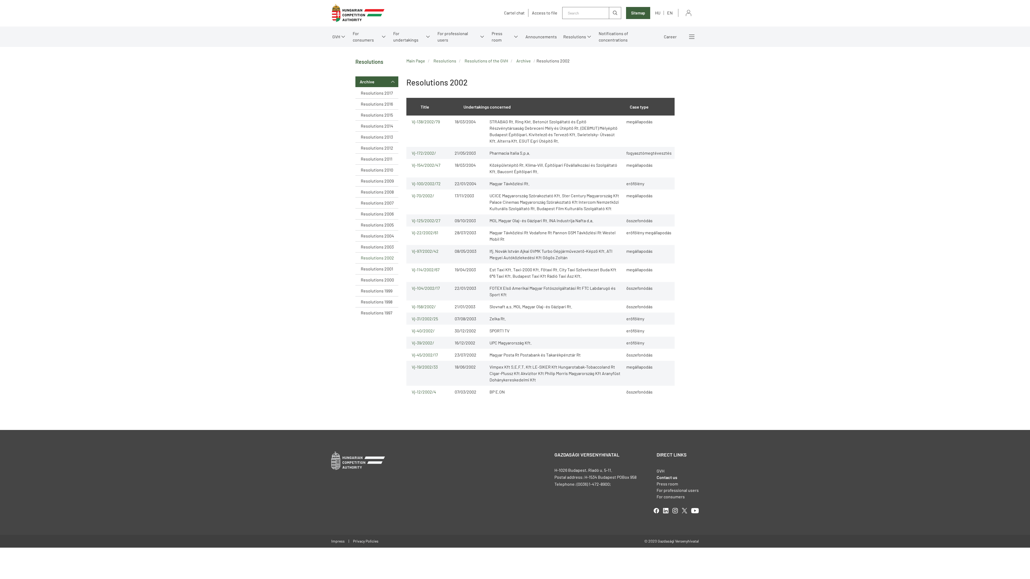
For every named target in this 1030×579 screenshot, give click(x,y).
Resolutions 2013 (377, 136)
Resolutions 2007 (377, 202)
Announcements (541, 36)
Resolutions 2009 (377, 180)
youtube (695, 510)
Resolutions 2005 (377, 224)
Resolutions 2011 (376, 158)
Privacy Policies (365, 541)
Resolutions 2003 (377, 246)
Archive (367, 81)
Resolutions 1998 (376, 301)
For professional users (452, 36)
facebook (656, 510)
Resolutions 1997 (376, 312)
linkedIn (665, 510)
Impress (338, 541)
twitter (684, 510)
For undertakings (405, 36)
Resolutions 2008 (377, 191)
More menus (692, 37)
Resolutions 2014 (377, 125)
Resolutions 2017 (377, 92)
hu (657, 12)
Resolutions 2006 (377, 213)
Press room (497, 36)
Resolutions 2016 (377, 103)
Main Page (415, 60)
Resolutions (574, 36)
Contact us (667, 477)
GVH (336, 36)
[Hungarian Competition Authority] (358, 13)
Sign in (688, 13)
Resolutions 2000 (377, 279)
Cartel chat (514, 13)
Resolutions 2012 (377, 147)
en (670, 12)
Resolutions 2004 (377, 235)
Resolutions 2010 (377, 169)
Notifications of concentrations (613, 36)
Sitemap (638, 13)
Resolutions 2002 (377, 257)
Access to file (544, 13)
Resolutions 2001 (377, 268)
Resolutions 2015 (377, 114)
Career (670, 36)
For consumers (671, 496)
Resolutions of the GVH (486, 60)
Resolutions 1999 (376, 290)
